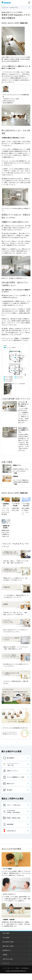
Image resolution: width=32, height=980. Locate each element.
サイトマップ (6, 963)
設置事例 (16, 23)
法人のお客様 (6, 937)
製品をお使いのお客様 (8, 946)
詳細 (15, 473)
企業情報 (5, 954)
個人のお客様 (6, 933)
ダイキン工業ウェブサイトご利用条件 (11, 968)
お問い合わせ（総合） (8, 959)
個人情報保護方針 (25, 968)
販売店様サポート (7, 950)
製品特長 (4, 23)
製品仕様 (10, 23)
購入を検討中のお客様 (8, 941)
